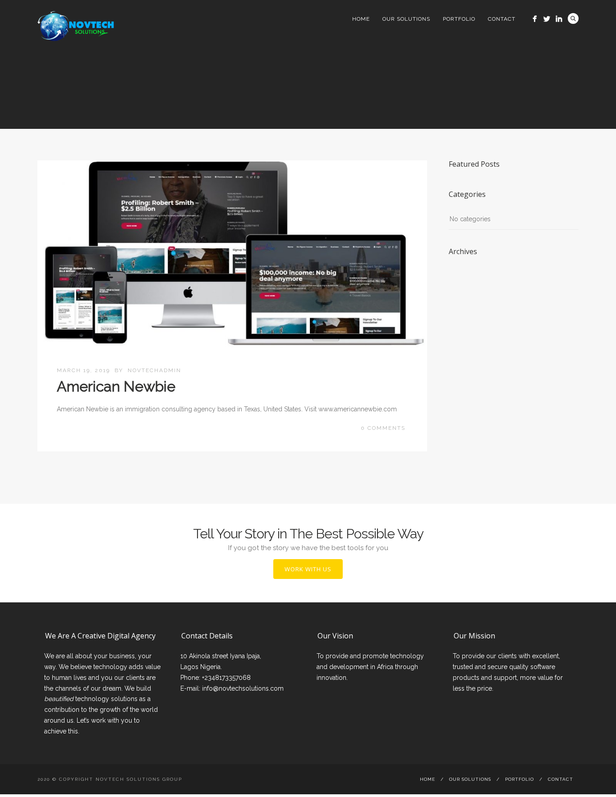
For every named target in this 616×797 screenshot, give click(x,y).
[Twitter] (546, 18)
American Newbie (116, 386)
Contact (501, 19)
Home (361, 19)
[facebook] (534, 18)
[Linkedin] (559, 18)
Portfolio (459, 19)
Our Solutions (406, 19)
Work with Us (308, 569)
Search (573, 18)
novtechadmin (154, 370)
